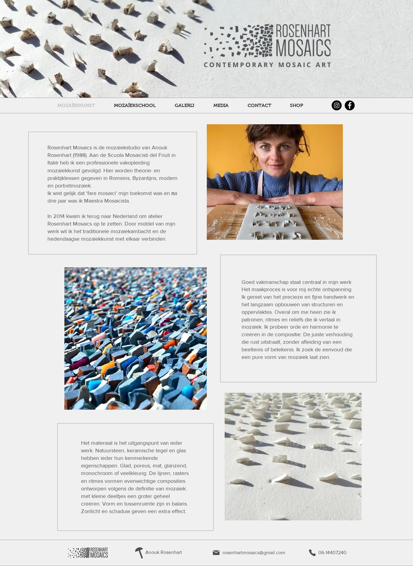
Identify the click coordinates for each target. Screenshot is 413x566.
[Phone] (312, 553)
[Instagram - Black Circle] (337, 105)
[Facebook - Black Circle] (350, 105)
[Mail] (216, 553)
